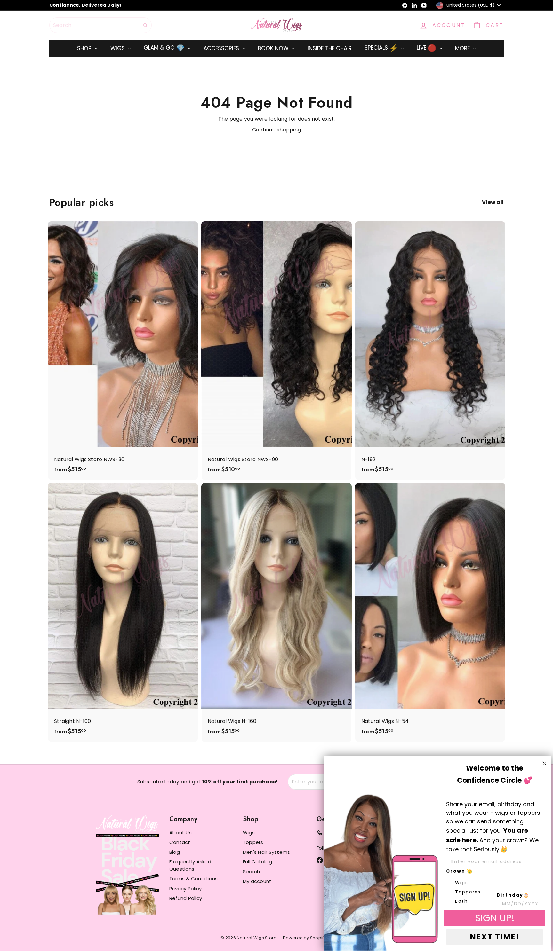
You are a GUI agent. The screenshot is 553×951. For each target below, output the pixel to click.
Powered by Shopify (304, 938)
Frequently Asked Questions (190, 865)
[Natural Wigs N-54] (430, 612)
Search (251, 871)
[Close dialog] (544, 763)
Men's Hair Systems (266, 852)
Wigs (249, 832)
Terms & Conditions (193, 878)
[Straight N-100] (123, 612)
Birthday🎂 (513, 895)
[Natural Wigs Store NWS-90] (276, 350)
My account (257, 881)
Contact (179, 842)
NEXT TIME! (494, 936)
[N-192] (430, 350)
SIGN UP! (495, 918)
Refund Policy (185, 898)
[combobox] (100, 25)
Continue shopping (276, 129)
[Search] (145, 25)
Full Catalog (257, 861)
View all (493, 202)
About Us (180, 832)
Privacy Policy (185, 888)
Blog (174, 852)
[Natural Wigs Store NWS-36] (123, 350)
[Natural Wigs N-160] (276, 612)
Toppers (253, 842)
